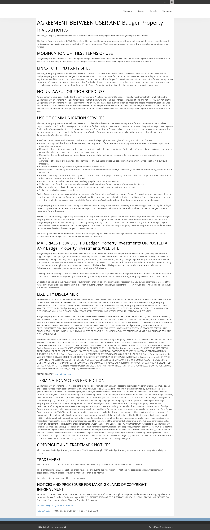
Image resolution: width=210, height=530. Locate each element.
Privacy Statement (166, 527)
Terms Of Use (154, 527)
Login (165, 2)
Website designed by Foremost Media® (55, 505)
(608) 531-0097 (43, 511)
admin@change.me (64, 374)
